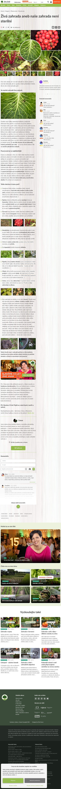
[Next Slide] (59, 50)
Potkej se (43, 5)
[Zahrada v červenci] (30, 622)
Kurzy (8, 5)
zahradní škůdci (4, 513)
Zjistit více (31, 413)
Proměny (18, 5)
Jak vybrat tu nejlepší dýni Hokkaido (42, 755)
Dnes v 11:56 (47, 129)
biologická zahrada (28, 513)
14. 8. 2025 (13, 485)
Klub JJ (35, 2)
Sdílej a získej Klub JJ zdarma (22, 712)
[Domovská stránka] (5, 2)
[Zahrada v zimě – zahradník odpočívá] (30, 653)
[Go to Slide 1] (3, 73)
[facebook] (56, 27)
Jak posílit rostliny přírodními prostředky (16, 761)
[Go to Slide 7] (49, 73)
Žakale (20, 420)
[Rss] (45, 698)
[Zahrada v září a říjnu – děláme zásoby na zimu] (50, 622)
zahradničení (16, 513)
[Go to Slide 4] (26, 73)
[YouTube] (47, 698)
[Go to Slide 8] (57, 73)
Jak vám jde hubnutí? (49, 105)
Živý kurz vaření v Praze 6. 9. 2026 (14, 749)
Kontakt (17, 714)
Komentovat (32, 482)
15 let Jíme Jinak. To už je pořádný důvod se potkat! (18, 759)
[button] (30, 50)
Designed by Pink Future (37, 722)
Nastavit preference (35, 780)
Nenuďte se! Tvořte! (39, 758)
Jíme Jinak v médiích (20, 705)
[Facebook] (36, 698)
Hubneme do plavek (27, 2)
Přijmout (13, 780)
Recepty (3, 5)
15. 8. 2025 (11, 474)
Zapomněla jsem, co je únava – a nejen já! (43, 751)
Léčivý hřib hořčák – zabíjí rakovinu (15, 756)
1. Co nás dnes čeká (49, 138)
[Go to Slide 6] (41, 73)
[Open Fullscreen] (58, 32)
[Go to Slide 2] (11, 73)
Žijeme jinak (14, 11)
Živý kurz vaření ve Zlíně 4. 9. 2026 (15, 751)
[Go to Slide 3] (19, 73)
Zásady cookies (13, 785)
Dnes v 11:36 (47, 143)
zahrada (10, 513)
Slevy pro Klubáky (20, 710)
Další (42, 2)
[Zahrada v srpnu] (10, 622)
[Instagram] (39, 698)
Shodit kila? (56, 1)
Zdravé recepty (19, 698)
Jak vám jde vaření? (49, 123)
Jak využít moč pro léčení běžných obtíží (43, 748)
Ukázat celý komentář (20, 499)
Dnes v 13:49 (46, 111)
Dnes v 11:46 (47, 136)
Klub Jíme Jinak (19, 709)
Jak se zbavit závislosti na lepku (41, 746)
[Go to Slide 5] (34, 73)
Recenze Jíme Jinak (20, 707)
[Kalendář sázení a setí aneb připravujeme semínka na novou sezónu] (50, 653)
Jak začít (30, 5)
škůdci (21, 513)
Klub (13, 5)
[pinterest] (59, 27)
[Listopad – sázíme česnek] (10, 653)
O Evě (24, 5)
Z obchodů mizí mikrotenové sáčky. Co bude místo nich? (46, 753)
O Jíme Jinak (18, 703)
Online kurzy (18, 701)
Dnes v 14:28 (47, 103)
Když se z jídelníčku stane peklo (41, 750)
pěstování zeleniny (4, 518)
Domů (2, 11)
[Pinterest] (42, 698)
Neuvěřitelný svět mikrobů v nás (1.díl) (42, 756)
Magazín (36, 5)
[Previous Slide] (2, 50)
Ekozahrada (21, 11)
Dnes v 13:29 (47, 121)
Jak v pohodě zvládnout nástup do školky (16, 754)
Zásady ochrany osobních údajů (35, 785)
